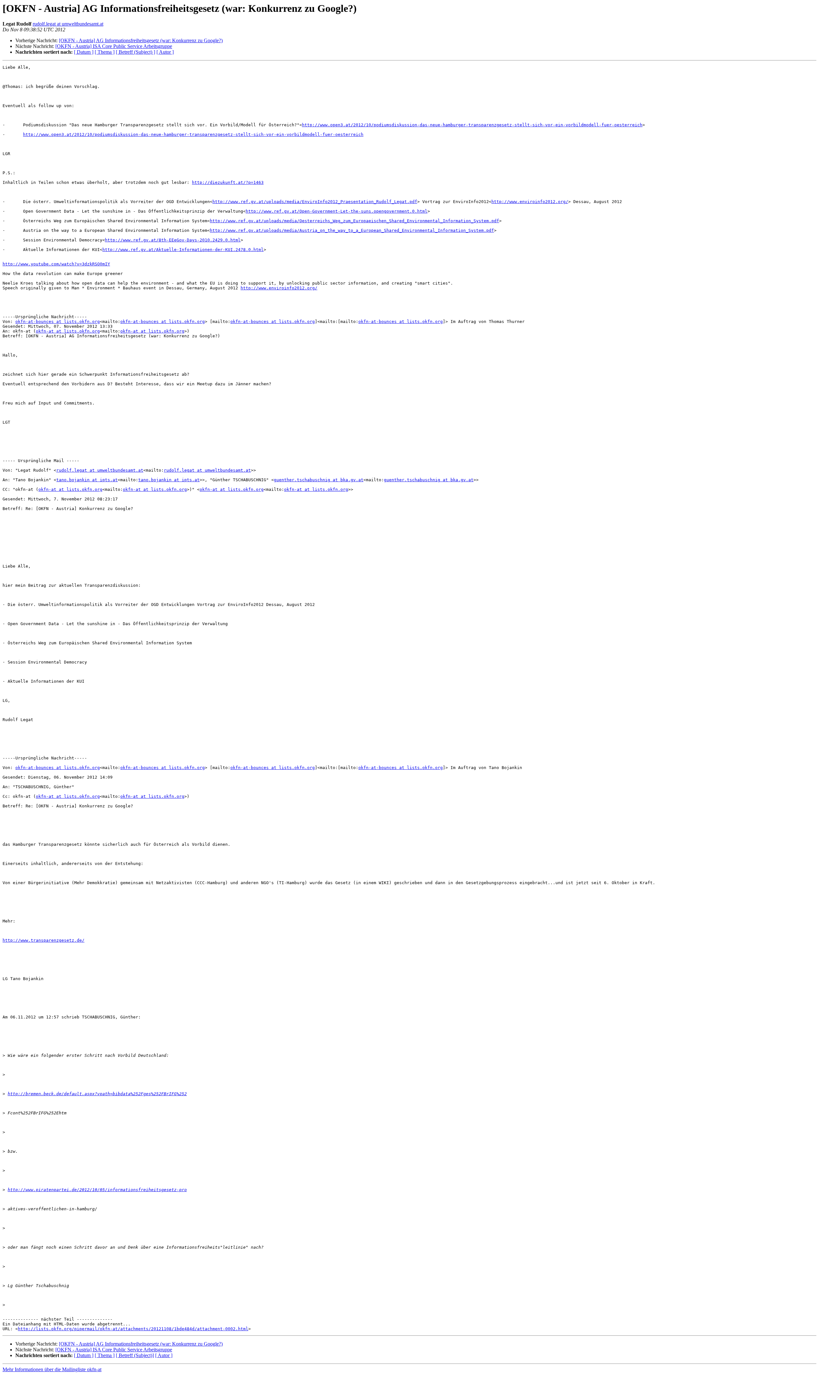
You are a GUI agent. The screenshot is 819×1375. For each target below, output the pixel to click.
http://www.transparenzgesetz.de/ (43, 940)
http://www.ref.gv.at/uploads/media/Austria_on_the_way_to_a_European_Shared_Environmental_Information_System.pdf (352, 230)
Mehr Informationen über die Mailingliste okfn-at (52, 1369)
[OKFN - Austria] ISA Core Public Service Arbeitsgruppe (113, 46)
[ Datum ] (83, 52)
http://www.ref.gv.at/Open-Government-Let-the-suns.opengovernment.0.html (336, 211)
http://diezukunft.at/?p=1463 (228, 182)
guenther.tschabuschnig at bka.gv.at (318, 479)
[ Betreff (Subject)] (135, 1355)
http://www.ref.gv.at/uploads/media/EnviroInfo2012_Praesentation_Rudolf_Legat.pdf (314, 201)
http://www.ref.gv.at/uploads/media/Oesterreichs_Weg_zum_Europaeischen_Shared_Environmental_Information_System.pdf (354, 220)
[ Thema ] (105, 52)
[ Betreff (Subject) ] (135, 52)
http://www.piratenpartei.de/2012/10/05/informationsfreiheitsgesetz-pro (97, 1189)
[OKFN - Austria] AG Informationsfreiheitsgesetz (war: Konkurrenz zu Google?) (141, 40)
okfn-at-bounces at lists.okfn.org (57, 321)
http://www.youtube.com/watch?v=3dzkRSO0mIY (56, 264)
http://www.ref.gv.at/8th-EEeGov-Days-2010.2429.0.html (173, 240)
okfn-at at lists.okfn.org (68, 331)
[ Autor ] (165, 52)
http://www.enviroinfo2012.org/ (529, 201)
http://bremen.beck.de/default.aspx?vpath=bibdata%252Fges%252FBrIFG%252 (97, 1093)
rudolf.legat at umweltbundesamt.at (68, 24)
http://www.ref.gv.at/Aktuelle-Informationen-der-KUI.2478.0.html (183, 249)
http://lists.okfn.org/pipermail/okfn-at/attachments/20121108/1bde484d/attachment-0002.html (133, 1328)
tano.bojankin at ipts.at (87, 479)
